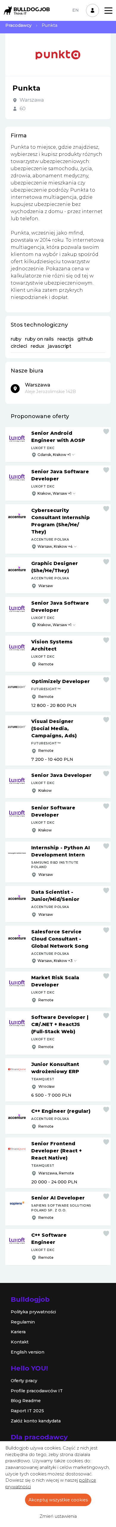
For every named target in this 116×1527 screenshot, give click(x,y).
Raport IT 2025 (27, 1410)
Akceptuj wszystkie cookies (58, 1500)
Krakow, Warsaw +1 (54, 493)
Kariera (18, 1331)
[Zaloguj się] (92, 10)
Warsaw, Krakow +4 (55, 546)
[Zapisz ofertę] (106, 431)
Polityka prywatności (33, 1312)
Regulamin (23, 1322)
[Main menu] (108, 10)
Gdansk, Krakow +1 (53, 454)
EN (75, 10)
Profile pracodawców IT (37, 1390)
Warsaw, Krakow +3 (55, 960)
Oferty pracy (24, 1380)
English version (27, 1352)
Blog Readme (26, 1400)
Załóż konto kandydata (36, 1421)
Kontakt (20, 1342)
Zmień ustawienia (58, 1516)
